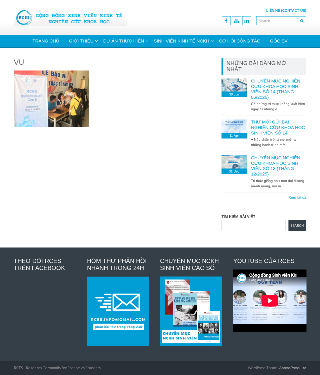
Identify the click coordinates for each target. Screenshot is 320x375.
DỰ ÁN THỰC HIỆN (123, 41)
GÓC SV (279, 41)
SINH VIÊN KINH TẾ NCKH (181, 41)
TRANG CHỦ (45, 41)
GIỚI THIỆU (81, 41)
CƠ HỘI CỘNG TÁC (239, 41)
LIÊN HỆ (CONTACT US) (286, 10)
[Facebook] (226, 20)
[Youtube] (236, 20)
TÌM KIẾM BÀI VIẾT (238, 216)
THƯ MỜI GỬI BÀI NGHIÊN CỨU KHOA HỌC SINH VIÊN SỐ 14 (278, 127)
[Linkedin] (246, 20)
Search (297, 225)
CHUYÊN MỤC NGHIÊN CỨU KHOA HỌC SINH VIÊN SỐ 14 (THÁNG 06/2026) (275, 89)
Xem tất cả (297, 197)
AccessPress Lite (292, 368)
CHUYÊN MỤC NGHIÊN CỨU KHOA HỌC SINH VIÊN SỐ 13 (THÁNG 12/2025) (275, 165)
